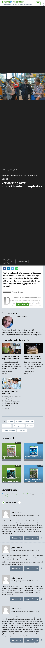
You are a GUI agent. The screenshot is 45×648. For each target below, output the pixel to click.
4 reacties (20, 261)
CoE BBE (30, 426)
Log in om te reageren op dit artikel (17, 494)
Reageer (15, 538)
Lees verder (21, 304)
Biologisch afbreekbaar (24, 421)
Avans (10, 421)
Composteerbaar (9, 430)
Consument (22, 430)
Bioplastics (7, 426)
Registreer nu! (9, 496)
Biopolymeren (19, 426)
